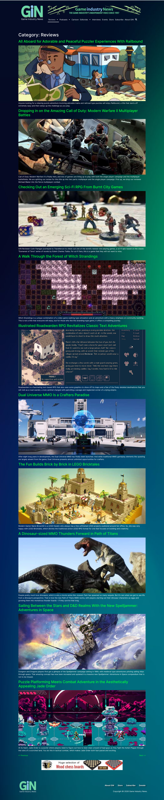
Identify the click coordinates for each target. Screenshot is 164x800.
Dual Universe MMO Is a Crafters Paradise (53, 395)
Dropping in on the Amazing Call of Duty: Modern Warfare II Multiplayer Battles (78, 113)
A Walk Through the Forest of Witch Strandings (58, 256)
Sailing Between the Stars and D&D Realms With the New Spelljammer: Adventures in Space (78, 607)
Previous (23, 755)
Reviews (51, 19)
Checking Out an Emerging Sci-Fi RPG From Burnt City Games (70, 187)
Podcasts (63, 19)
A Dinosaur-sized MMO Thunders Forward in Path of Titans (68, 533)
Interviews (96, 19)
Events (105, 19)
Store (111, 19)
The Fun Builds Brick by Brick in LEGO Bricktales (59, 464)
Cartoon (75, 19)
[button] (136, 19)
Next (142, 755)
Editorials (84, 19)
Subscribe (119, 19)
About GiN (129, 19)
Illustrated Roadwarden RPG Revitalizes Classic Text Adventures (72, 325)
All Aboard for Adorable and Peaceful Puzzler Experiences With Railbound (80, 41)
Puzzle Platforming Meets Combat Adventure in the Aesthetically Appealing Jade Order (73, 684)
